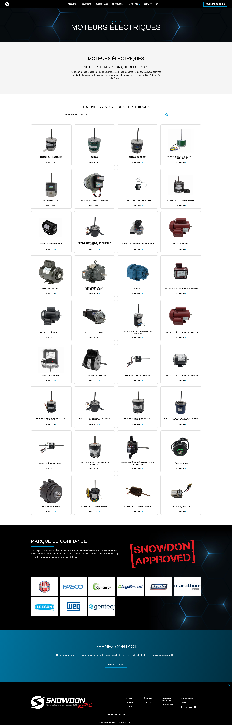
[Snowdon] (7, 4)
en (157, 4)
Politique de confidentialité (122, 722)
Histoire (148, 702)
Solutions (86, 4)
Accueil (129, 698)
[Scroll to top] (229, 685)
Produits (72, 4)
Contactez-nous (116, 665)
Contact (148, 4)
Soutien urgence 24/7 (215, 4)
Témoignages (187, 698)
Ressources (118, 4)
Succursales (102, 4)
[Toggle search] (163, 4)
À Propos (133, 4)
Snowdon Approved (166, 699)
